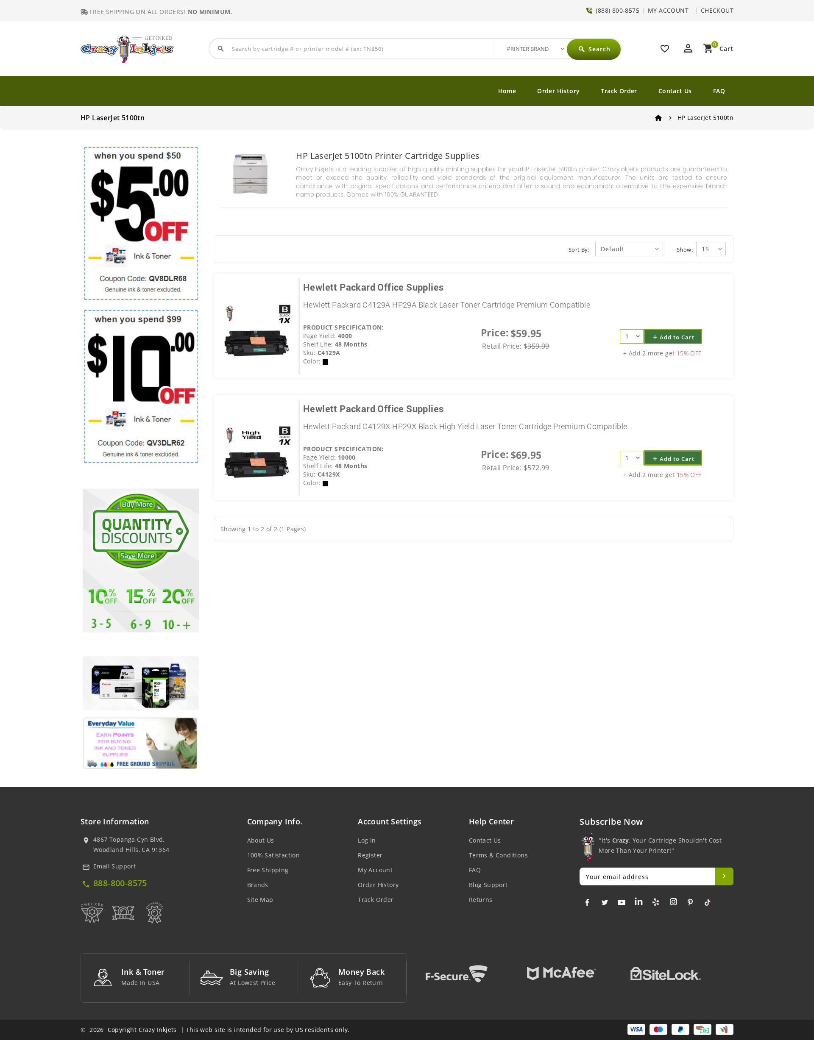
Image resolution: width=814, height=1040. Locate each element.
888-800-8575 (120, 883)
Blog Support (488, 885)
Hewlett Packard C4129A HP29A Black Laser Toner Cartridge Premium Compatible (446, 305)
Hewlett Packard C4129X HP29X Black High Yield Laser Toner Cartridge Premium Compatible (465, 426)
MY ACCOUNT (668, 10)
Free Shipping (268, 870)
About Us (260, 840)
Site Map (260, 900)
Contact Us (675, 91)
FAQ (719, 91)
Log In (367, 840)
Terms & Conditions (498, 855)
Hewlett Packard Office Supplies (373, 287)
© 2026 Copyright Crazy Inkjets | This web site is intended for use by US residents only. (215, 1030)
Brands (257, 885)
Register (370, 855)
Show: (685, 249)
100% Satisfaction (273, 855)
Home (507, 91)
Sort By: (579, 249)
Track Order (619, 91)
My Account (375, 870)
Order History (558, 91)
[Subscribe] (724, 876)
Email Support (114, 866)
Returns (481, 900)
